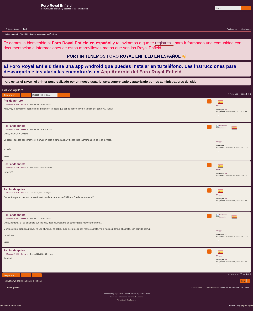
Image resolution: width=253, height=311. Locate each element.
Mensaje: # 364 (12, 254)
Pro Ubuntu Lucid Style (10, 306)
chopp (219, 142)
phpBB (119, 294)
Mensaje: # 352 (12, 193)
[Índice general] (21, 11)
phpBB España (137, 297)
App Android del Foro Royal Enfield (141, 71)
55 (226, 145)
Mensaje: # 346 (12, 129)
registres (163, 43)
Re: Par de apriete (14, 125)
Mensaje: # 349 (12, 168)
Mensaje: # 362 (12, 218)
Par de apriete (13, 90)
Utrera (219, 106)
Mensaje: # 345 (12, 104)
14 (226, 110)
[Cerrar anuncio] (248, 41)
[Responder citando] (209, 101)
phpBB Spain (247, 306)
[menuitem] (23, 29)
